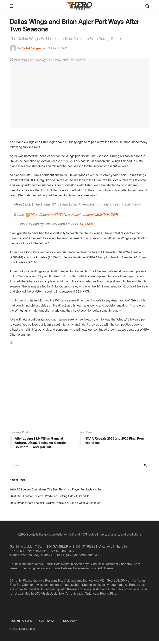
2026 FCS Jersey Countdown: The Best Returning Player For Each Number (56, 489)
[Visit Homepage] (79, 6)
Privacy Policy (69, 620)
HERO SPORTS (26, 628)
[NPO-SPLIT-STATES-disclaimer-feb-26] (79, 380)
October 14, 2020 (57, 48)
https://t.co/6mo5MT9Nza (50, 214)
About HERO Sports (21, 620)
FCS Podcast (46, 620)
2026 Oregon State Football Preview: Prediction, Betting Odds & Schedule (55, 503)
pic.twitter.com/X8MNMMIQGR (94, 214)
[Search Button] (147, 6)
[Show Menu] (11, 6)
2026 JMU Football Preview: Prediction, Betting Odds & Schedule (49, 496)
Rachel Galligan (31, 48)
